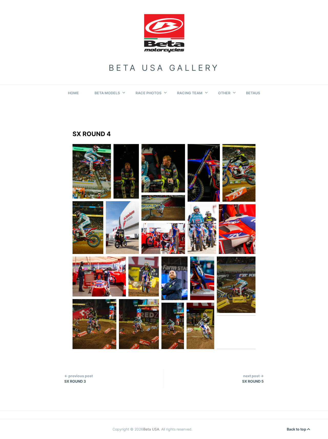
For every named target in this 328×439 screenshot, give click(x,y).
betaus (253, 93)
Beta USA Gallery (164, 68)
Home (73, 93)
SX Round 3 (78, 378)
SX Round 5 (253, 378)
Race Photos (148, 93)
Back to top (297, 429)
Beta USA (151, 429)
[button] (92, 171)
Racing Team (189, 93)
